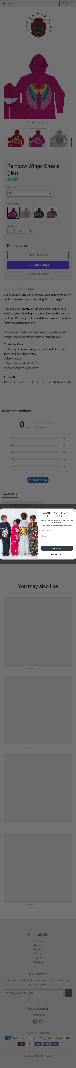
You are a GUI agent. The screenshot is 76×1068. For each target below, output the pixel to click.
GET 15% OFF (57, 548)
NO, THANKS (57, 554)
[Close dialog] (74, 511)
